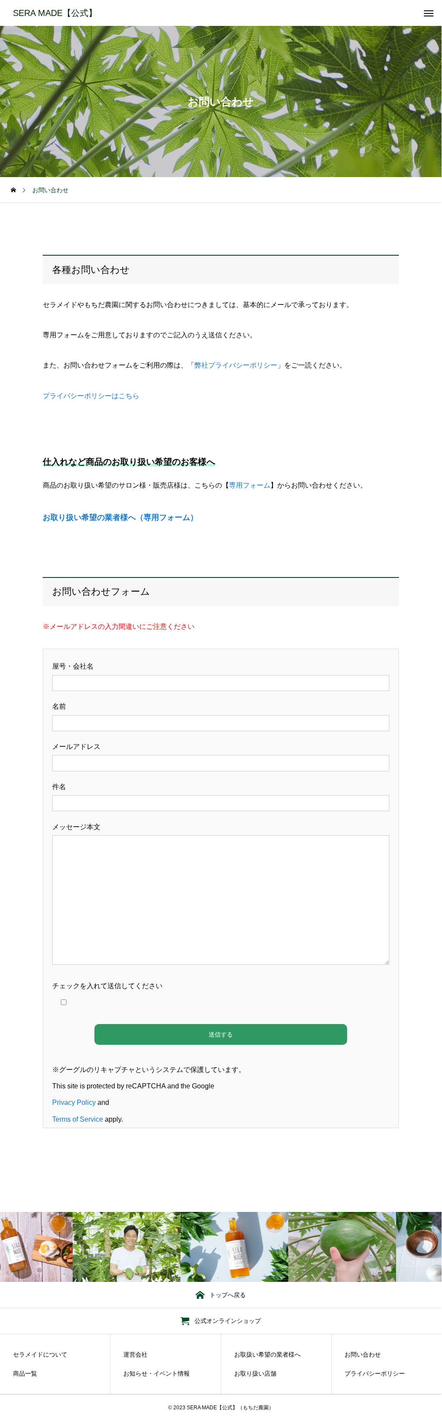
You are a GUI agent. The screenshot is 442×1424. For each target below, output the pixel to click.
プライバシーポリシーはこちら (91, 396)
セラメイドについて (40, 1354)
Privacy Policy (74, 1102)
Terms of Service (77, 1119)
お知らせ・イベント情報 (156, 1373)
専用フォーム (249, 485)
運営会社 (135, 1354)
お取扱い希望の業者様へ (267, 1354)
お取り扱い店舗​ (255, 1373)
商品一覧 (25, 1373)
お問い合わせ (363, 1354)
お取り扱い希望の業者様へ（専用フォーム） (120, 517)
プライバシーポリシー (375, 1373)
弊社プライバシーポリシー (235, 365)
